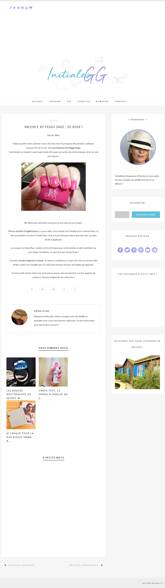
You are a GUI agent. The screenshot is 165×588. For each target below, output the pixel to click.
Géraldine (41, 311)
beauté (54, 120)
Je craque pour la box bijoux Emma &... (20, 437)
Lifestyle (84, 101)
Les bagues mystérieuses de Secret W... (18, 394)
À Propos (102, 101)
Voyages (55, 101)
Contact (121, 101)
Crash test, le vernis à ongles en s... (53, 394)
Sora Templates (24, 583)
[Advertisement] (82, 23)
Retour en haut (151, 583)
